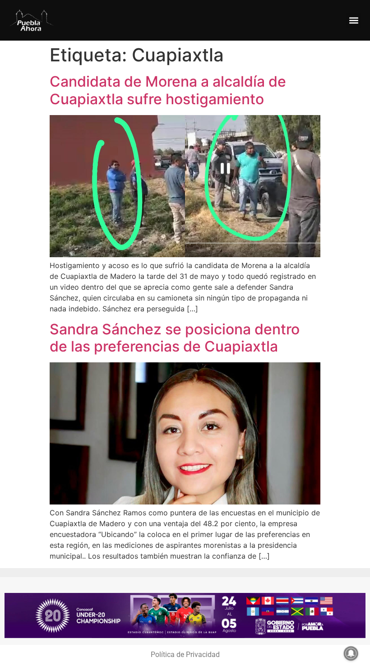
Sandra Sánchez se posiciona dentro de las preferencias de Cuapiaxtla (175, 337)
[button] (353, 20)
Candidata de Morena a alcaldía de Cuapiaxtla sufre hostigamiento (168, 90)
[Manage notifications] (351, 653)
